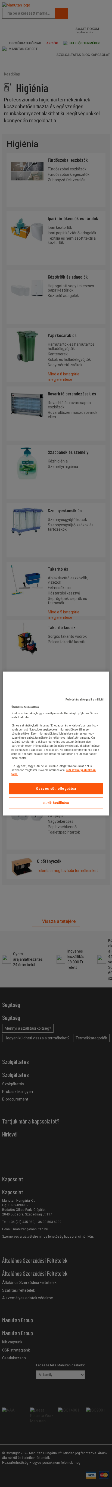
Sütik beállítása (56, 803)
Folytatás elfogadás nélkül (85, 699)
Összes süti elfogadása (56, 789)
